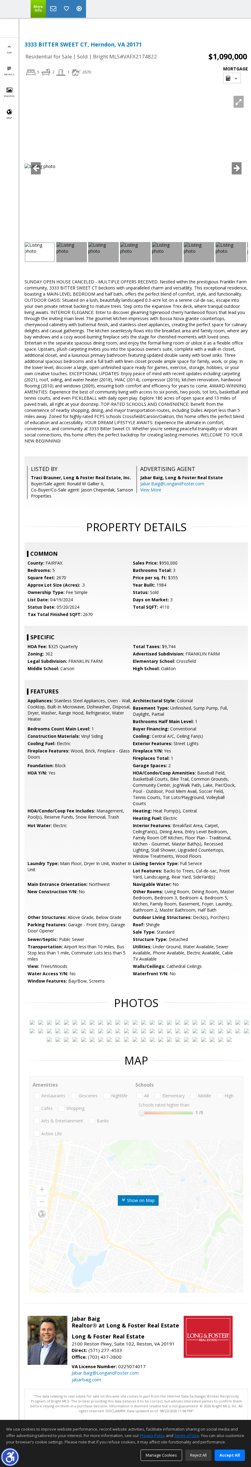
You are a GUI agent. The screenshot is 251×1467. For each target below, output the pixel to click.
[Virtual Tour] (80, 9)
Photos (9, 96)
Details (9, 74)
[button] (10, 1457)
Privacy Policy (152, 1435)
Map (9, 117)
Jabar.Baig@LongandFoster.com (172, 484)
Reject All (198, 1455)
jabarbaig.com (86, 1379)
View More (150, 490)
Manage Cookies (161, 1455)
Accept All (229, 1455)
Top (9, 52)
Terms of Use (186, 1435)
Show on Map (140, 1200)
